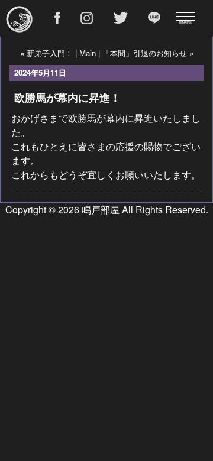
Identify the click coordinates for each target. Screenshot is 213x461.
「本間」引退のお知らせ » (147, 53)
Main (87, 53)
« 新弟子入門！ (46, 53)
